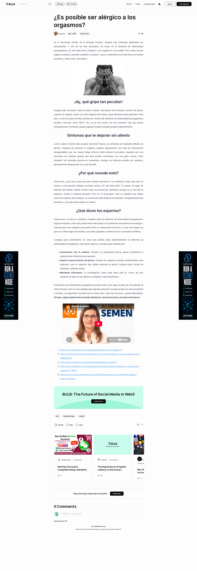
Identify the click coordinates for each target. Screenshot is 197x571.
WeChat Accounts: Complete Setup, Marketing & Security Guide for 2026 (73, 468)
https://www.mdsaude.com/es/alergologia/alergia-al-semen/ (88, 362)
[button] (129, 4)
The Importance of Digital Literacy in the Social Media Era (111, 468)
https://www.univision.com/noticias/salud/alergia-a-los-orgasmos (91, 350)
